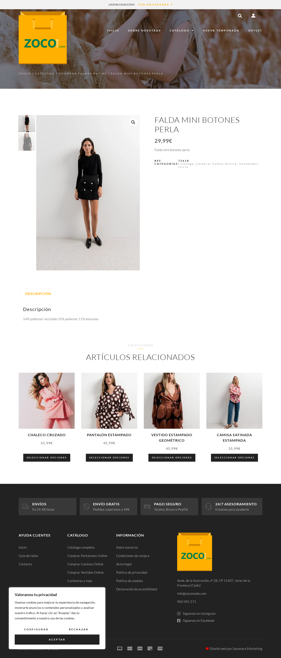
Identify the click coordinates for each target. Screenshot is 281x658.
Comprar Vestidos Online (85, 572)
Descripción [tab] (38, 293)
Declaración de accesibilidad (136, 589)
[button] (240, 15)
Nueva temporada (221, 30)
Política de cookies (129, 581)
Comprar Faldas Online (83, 73)
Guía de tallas (28, 556)
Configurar (36, 629)
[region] (57, 618)
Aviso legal (124, 564)
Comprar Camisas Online (85, 564)
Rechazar (78, 629)
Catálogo (179, 30)
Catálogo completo (81, 547)
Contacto (25, 564)
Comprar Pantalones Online (87, 556)
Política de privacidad (131, 572)
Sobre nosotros (144, 30)
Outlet (255, 30)
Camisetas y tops (79, 581)
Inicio (113, 30)
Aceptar (57, 639)
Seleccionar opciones (47, 457)
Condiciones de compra (132, 556)
